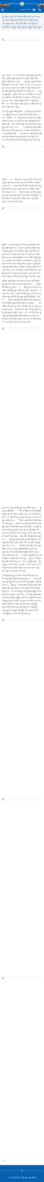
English (22, 10)
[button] (2, 10)
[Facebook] (34, 9)
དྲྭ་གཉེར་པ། (4, 1161)
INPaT (28, 10)
